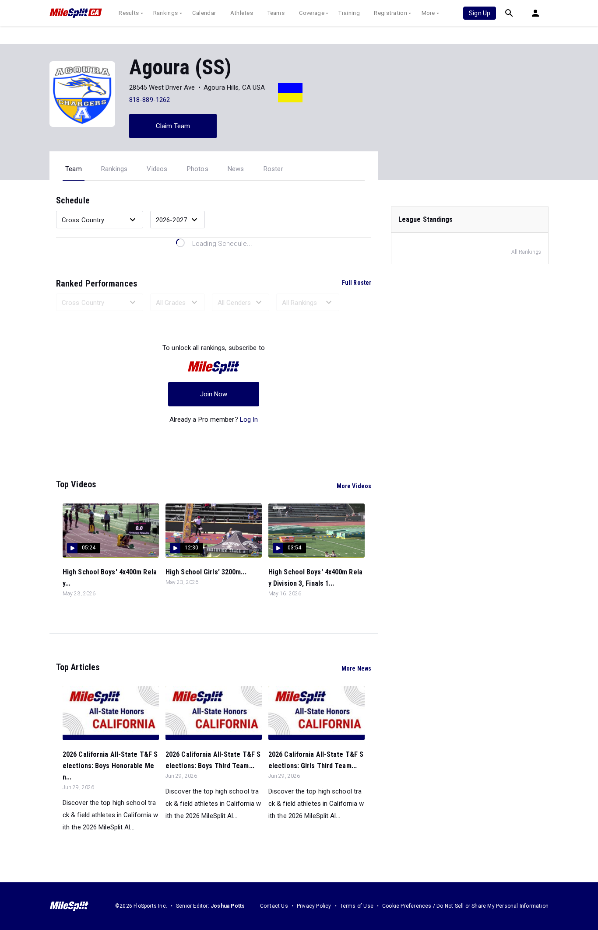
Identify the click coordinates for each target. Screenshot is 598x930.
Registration (390, 13)
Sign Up (479, 13)
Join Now (214, 394)
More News (356, 668)
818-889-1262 (149, 100)
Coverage (311, 13)
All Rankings (526, 252)
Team (73, 169)
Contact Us (274, 906)
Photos (197, 169)
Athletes (241, 13)
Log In (249, 419)
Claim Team (173, 126)
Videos (157, 169)
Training (348, 13)
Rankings (165, 13)
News (236, 169)
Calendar (204, 13)
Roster (273, 169)
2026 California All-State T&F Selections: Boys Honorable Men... (110, 765)
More (428, 13)
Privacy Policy (314, 906)
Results (129, 13)
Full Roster (356, 282)
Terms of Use (356, 906)
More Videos (354, 485)
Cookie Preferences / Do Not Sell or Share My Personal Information (465, 906)
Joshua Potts (228, 906)
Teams (276, 13)
